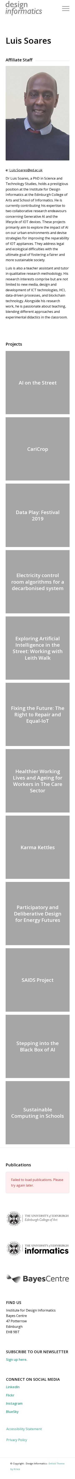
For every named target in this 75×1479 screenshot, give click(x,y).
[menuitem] (63, 8)
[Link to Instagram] (61, 1474)
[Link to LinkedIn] (49, 1474)
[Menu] (63, 8)
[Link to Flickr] (55, 1474)
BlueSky (12, 1411)
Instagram (14, 1403)
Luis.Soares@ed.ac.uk (25, 170)
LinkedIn (13, 1387)
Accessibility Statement (24, 1429)
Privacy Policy (16, 1440)
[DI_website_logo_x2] (31, 8)
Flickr (10, 1395)
